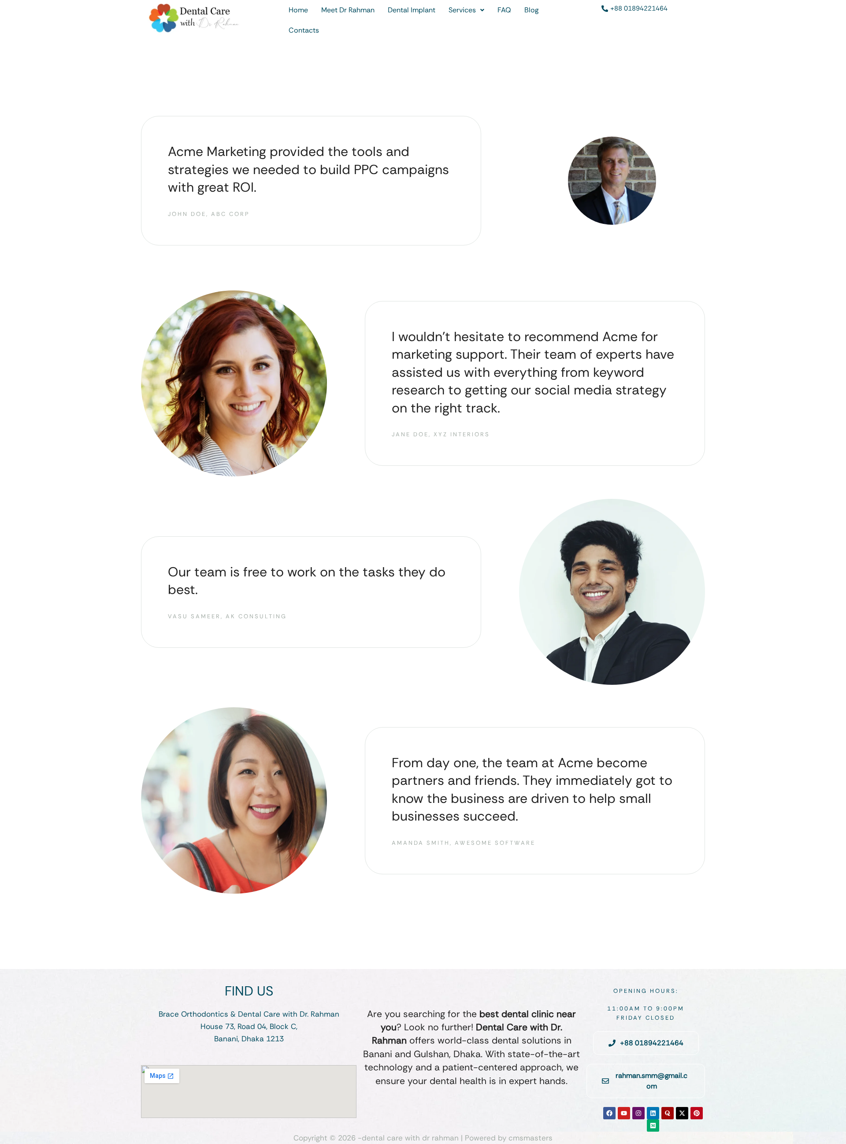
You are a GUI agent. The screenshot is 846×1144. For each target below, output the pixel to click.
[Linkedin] (653, 1113)
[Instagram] (638, 1113)
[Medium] (653, 1125)
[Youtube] (624, 1113)
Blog (531, 10)
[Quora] (667, 1113)
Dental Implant (411, 10)
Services (462, 10)
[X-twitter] (682, 1113)
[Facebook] (609, 1113)
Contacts (304, 30)
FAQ (504, 10)
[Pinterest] (696, 1113)
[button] (466, 10)
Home (298, 10)
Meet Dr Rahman (348, 10)
